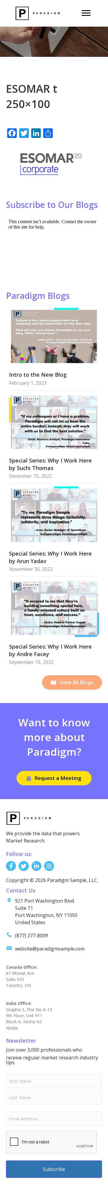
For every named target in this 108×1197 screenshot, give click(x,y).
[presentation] (51, 1142)
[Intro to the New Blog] (54, 336)
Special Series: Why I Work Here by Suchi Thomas (50, 464)
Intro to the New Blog (38, 374)
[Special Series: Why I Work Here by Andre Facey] (54, 608)
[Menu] (86, 13)
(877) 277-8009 (31, 935)
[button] (72, 682)
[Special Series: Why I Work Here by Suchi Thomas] (54, 421)
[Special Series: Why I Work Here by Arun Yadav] (54, 515)
